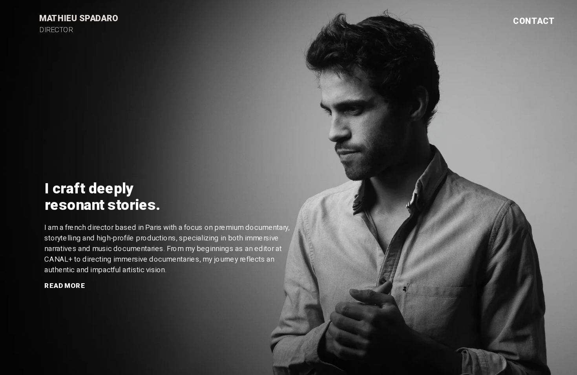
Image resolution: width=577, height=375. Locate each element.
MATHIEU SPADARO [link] (79, 18)
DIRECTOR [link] (56, 29)
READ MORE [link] (64, 286)
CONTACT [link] (534, 21)
